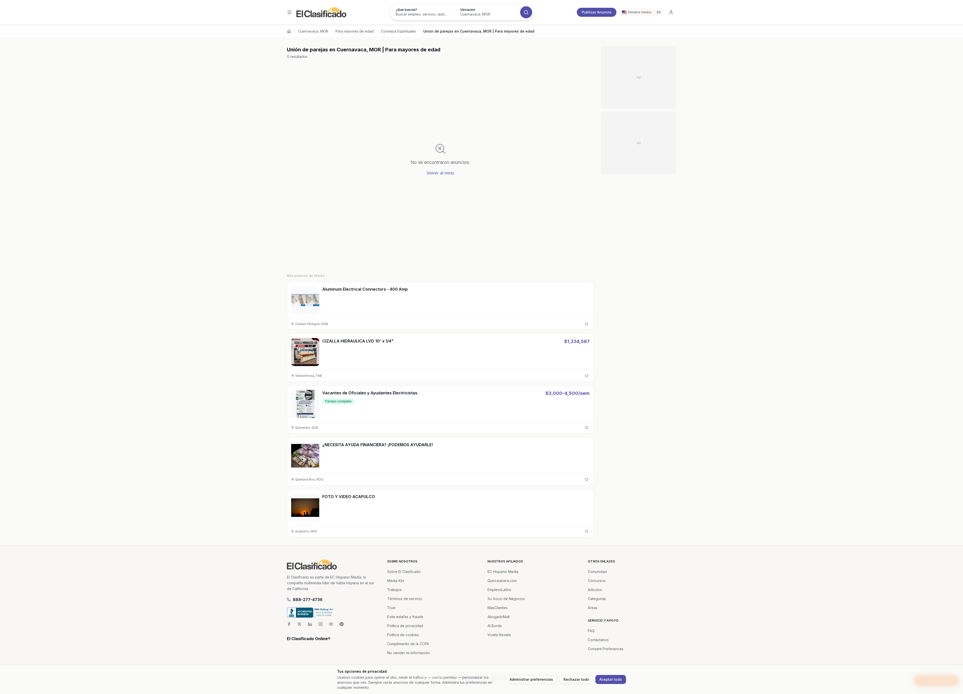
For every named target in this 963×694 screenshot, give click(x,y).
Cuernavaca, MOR (313, 31)
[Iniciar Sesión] (671, 12)
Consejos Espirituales (398, 31)
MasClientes (498, 608)
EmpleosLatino (499, 590)
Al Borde (495, 626)
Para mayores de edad (355, 31)
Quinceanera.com (502, 581)
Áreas (592, 608)
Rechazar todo (576, 679)
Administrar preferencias (531, 679)
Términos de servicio (404, 599)
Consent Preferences (605, 649)
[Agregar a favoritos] (587, 324)
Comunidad (597, 571)
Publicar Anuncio (596, 12)
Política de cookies (403, 635)
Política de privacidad (405, 626)
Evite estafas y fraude (405, 617)
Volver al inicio (440, 172)
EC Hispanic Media (503, 571)
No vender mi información (408, 653)
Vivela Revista (499, 635)
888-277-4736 (308, 599)
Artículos (595, 590)
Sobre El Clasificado (404, 571)
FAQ (591, 631)
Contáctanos (598, 640)
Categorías (597, 599)
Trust (391, 608)
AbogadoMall (499, 617)
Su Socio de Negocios (506, 599)
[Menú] (289, 12)
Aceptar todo (610, 679)
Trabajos (394, 590)
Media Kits (395, 581)
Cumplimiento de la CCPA (408, 644)
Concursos (597, 581)
